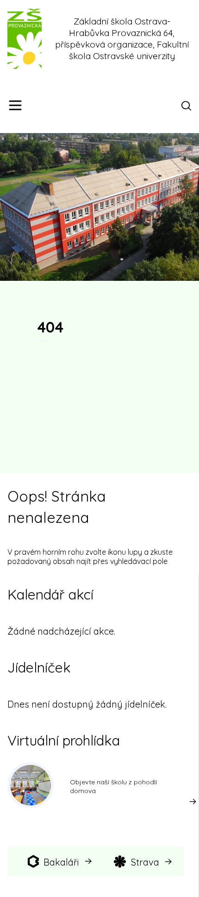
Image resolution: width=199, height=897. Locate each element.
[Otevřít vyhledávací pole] (188, 105)
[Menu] (15, 105)
